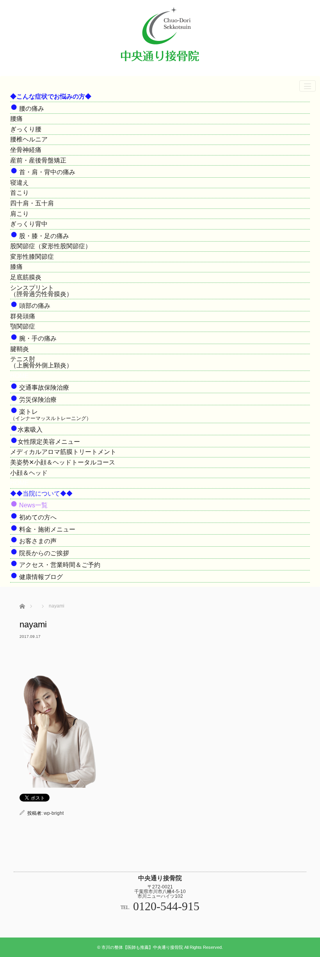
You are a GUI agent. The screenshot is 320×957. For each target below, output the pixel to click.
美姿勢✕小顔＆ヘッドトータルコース (62, 462)
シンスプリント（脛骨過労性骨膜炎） (41, 290)
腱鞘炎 (19, 349)
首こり (19, 192)
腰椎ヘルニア (29, 139)
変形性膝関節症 (32, 256)
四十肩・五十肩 (32, 203)
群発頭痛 (22, 316)
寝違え (19, 182)
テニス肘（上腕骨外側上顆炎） (41, 362)
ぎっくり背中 (29, 224)
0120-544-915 (166, 906)
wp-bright (54, 813)
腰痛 (16, 118)
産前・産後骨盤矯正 (38, 160)
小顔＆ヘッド (29, 473)
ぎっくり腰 (25, 129)
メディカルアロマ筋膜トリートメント (63, 451)
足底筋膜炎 (25, 277)
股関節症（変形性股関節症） (50, 246)
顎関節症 (22, 326)
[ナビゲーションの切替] (307, 86)
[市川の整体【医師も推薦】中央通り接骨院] (160, 65)
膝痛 (16, 266)
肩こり (19, 213)
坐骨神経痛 (25, 150)
